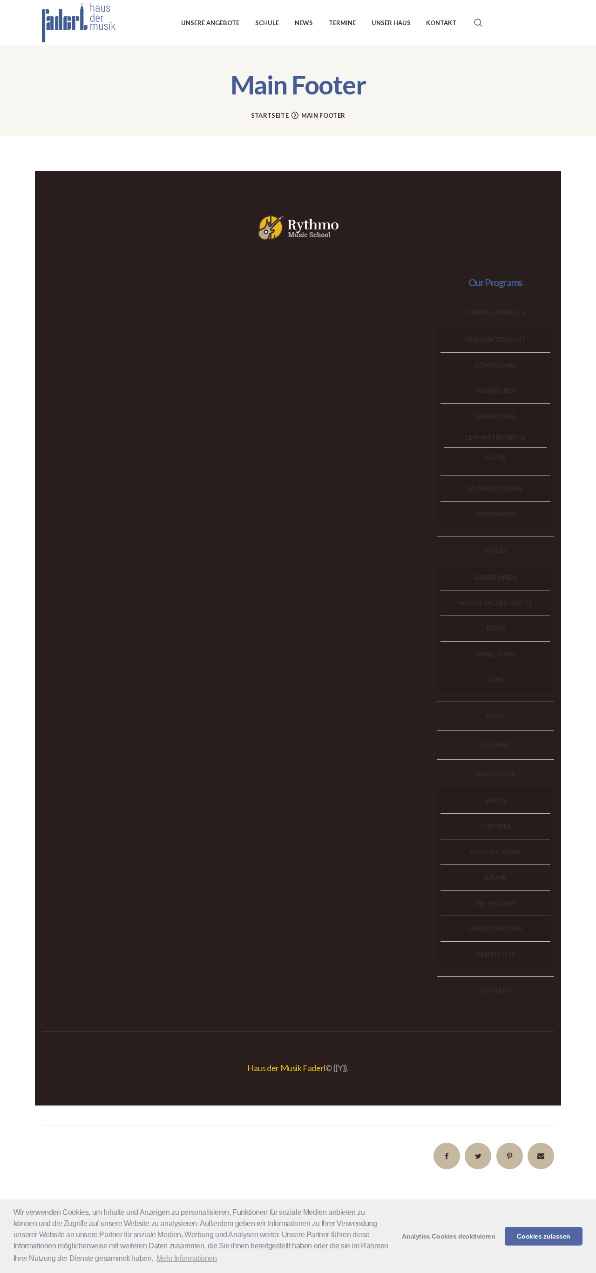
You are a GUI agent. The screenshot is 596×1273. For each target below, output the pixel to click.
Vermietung (495, 416)
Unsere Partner (495, 928)
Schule (495, 550)
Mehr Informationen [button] (186, 1258)
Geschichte (495, 954)
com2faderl (495, 365)
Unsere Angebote (495, 312)
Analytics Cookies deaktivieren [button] (448, 1236)
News (495, 716)
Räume (495, 457)
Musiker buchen (495, 488)
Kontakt (495, 990)
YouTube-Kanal (495, 852)
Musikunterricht (495, 339)
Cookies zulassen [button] (543, 1236)
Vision (495, 800)
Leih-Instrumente (495, 437)
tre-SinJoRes (495, 903)
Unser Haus (495, 773)
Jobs (495, 679)
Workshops (495, 514)
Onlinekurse (495, 391)
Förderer (495, 826)
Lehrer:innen (495, 577)
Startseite (270, 115)
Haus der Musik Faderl (286, 1068)
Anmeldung (495, 654)
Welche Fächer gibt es (495, 603)
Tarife (495, 628)
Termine (495, 745)
